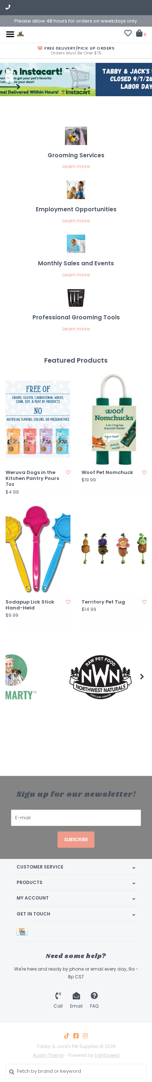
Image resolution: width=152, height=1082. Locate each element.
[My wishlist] (128, 34)
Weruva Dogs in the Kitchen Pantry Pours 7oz (32, 479)
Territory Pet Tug (103, 602)
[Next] (142, 676)
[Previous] (10, 676)
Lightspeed (107, 1055)
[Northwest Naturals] (50, 677)
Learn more (76, 166)
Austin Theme (48, 1055)
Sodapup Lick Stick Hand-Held (30, 605)
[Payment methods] (23, 931)
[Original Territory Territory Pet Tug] (114, 548)
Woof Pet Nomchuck (107, 473)
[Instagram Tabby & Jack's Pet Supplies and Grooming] (85, 1036)
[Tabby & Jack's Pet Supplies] (20, 33)
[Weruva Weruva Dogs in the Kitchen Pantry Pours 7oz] (38, 419)
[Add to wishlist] (68, 472)
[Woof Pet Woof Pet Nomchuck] (114, 419)
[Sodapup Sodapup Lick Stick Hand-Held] (38, 548)
